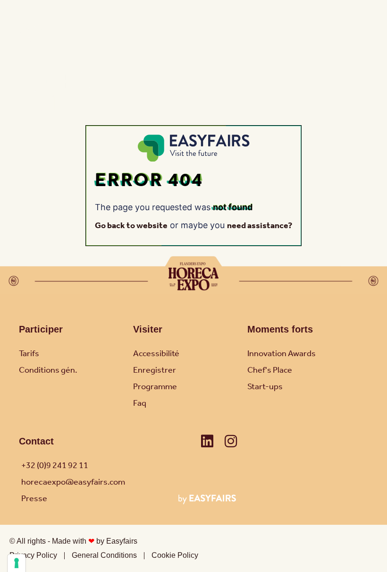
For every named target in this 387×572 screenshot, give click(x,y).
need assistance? (259, 226)
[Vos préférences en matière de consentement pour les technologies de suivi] (16, 563)
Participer (41, 329)
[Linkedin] (207, 441)
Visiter (147, 329)
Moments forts (280, 329)
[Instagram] (231, 441)
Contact (36, 441)
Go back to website (131, 226)
